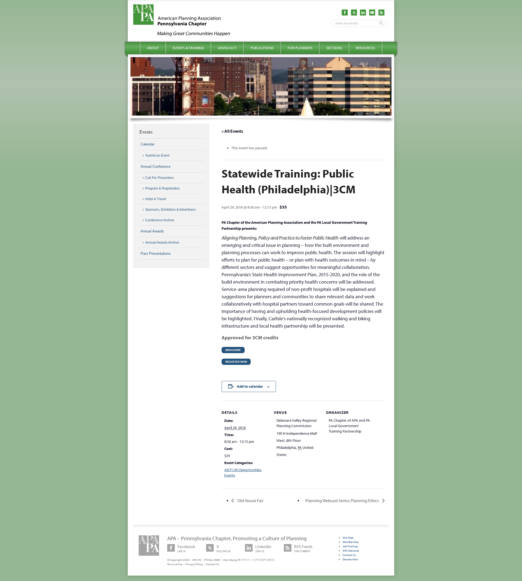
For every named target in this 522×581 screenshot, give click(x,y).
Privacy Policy (194, 564)
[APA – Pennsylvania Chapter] (186, 34)
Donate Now (350, 559)
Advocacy (227, 47)
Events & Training (188, 47)
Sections (334, 47)
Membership (351, 542)
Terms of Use (175, 564)
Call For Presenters (159, 178)
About (153, 47)
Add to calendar (250, 386)
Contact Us (212, 564)
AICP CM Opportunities (242, 469)
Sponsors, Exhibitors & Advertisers (170, 210)
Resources (365, 47)
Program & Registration (162, 188)
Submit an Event (157, 155)
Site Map (348, 537)
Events (229, 475)
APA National (351, 550)
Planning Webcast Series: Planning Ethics (342, 500)
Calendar (147, 144)
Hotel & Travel (155, 199)
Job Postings (350, 546)
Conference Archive (159, 220)
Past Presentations (156, 253)
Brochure (233, 350)
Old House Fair (250, 500)
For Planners (300, 47)
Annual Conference (155, 166)
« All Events (232, 131)
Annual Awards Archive (162, 242)
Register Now (236, 361)
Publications (262, 47)
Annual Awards (152, 231)
